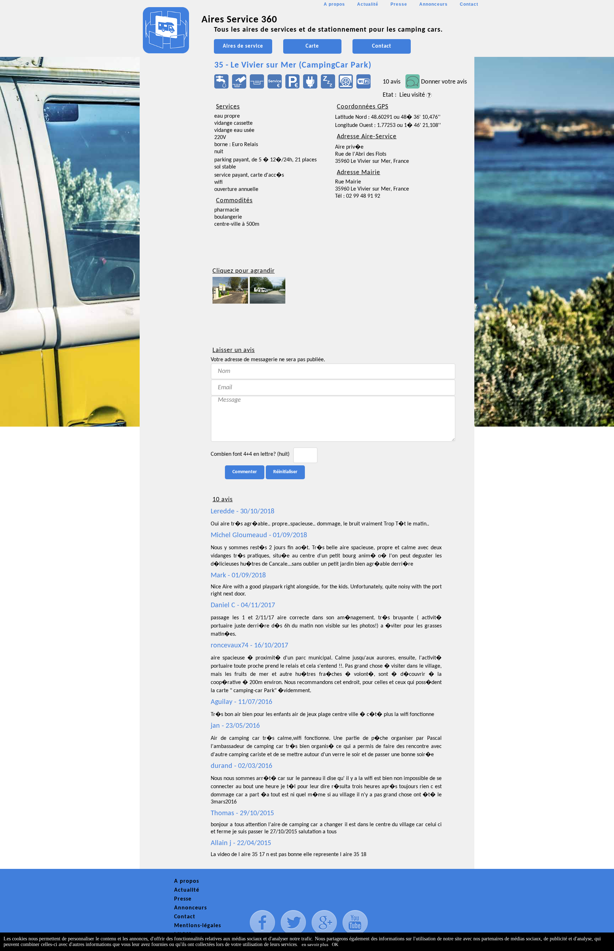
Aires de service (243, 46)
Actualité (367, 4)
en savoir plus (315, 944)
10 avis (391, 82)
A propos (334, 4)
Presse (399, 4)
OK (335, 944)
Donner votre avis (444, 82)
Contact (469, 4)
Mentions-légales (197, 926)
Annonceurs (433, 4)
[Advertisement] (171, 212)
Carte (312, 46)
